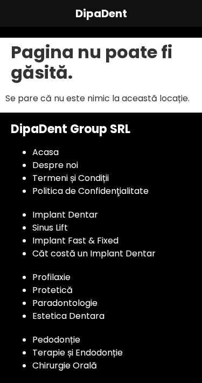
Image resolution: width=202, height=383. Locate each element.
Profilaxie (51, 277)
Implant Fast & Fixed (75, 240)
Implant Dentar (65, 214)
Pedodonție (56, 339)
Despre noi (55, 165)
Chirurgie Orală (64, 365)
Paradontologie (64, 303)
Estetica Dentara (68, 316)
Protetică (52, 290)
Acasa (45, 152)
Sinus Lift (50, 227)
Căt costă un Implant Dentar (94, 253)
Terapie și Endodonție (77, 352)
